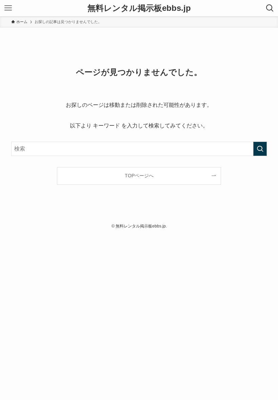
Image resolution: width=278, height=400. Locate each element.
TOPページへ (139, 175)
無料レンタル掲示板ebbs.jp (139, 8)
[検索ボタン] (270, 8)
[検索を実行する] (260, 149)
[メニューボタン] (8, 8)
